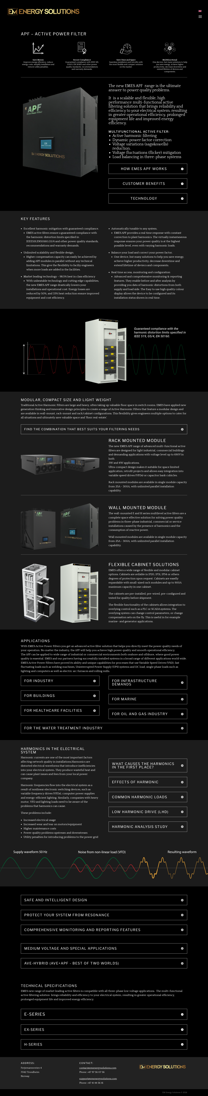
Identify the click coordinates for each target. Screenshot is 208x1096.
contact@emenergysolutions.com (97, 1068)
